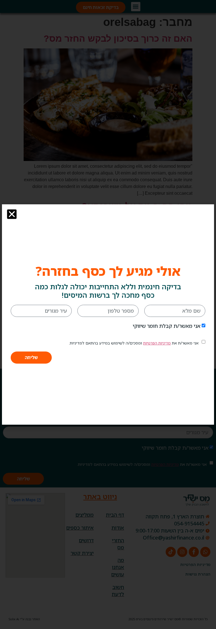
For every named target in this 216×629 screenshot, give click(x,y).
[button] (12, 214)
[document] (108, 314)
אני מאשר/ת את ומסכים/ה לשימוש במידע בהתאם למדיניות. (134, 343)
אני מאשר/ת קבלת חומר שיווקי (167, 326)
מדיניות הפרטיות (157, 343)
